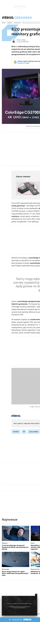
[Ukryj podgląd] (36, 595)
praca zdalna (33, 432)
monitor (16, 432)
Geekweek (9, 22)
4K (24, 432)
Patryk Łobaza (21, 40)
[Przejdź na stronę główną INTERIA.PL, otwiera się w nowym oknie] (8, 17)
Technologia (17, 22)
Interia (3, 22)
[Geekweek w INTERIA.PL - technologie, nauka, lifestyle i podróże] (23, 17)
